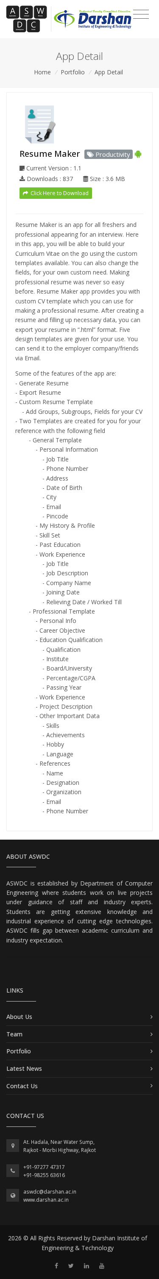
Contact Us (22, 1086)
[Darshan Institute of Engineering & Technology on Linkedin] (86, 1266)
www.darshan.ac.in (46, 1199)
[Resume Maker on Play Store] (138, 153)
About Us (19, 1017)
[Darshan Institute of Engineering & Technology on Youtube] (101, 1266)
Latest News (24, 1068)
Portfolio (73, 72)
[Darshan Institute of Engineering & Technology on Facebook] (56, 1266)
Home (42, 72)
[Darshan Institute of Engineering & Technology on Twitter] (71, 1266)
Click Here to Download (59, 193)
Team (14, 1034)
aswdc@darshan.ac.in (49, 1191)
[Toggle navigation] (141, 14)
